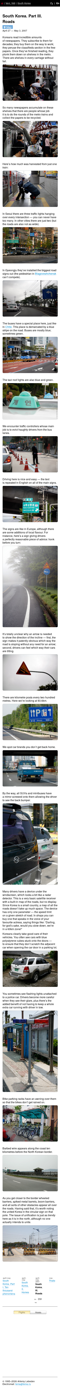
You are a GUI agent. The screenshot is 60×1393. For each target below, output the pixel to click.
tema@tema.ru (23, 1384)
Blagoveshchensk (45, 273)
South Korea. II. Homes (25, 1287)
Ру (51, 3)
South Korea (24, 3)
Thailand (53, 1280)
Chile (8, 327)
